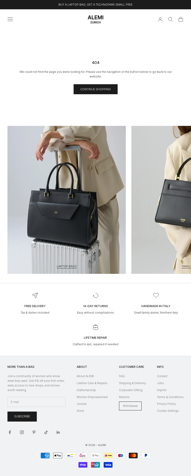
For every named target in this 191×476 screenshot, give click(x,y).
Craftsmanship (86, 390)
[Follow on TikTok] (46, 432)
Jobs (160, 383)
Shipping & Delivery (132, 383)
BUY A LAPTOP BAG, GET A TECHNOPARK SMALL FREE (95, 4)
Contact (162, 376)
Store (80, 410)
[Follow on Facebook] (9, 432)
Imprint (161, 390)
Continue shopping (95, 89)
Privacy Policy (166, 404)
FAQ (122, 376)
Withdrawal (130, 406)
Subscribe (22, 416)
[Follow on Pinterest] (34, 432)
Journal (81, 404)
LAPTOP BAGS (67, 266)
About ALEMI (85, 376)
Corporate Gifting (131, 390)
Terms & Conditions (170, 397)
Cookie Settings (168, 410)
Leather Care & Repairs (92, 383)
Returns (124, 397)
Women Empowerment (92, 397)
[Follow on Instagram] (22, 432)
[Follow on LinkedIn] (58, 432)
